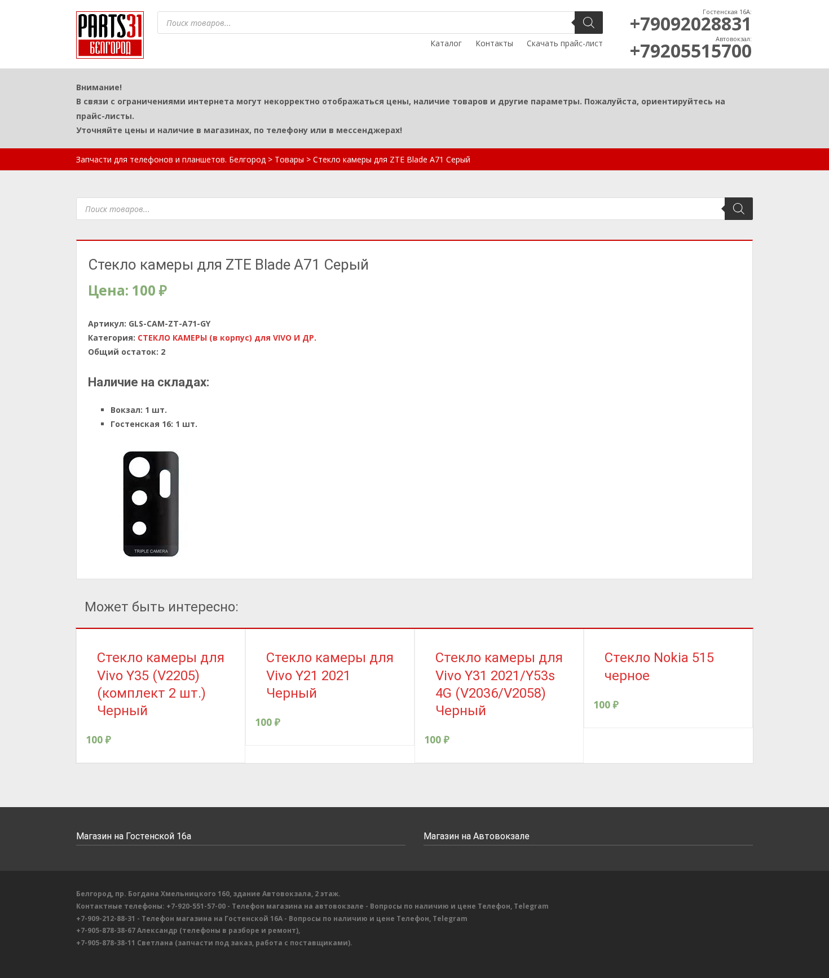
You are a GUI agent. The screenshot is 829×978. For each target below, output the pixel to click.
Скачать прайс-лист (565, 43)
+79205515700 (691, 50)
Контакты (494, 43)
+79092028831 (691, 23)
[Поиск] (589, 22)
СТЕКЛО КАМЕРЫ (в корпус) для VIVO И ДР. (227, 337)
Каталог (446, 43)
